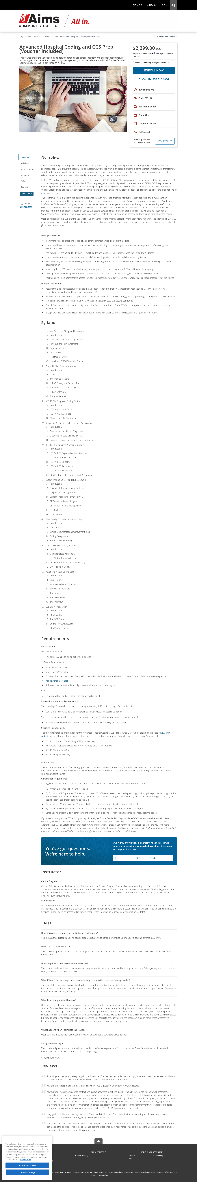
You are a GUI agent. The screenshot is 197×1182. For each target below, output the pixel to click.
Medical (48, 36)
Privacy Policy (102, 1175)
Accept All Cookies (27, 1165)
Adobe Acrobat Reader (57, 680)
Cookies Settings (27, 1172)
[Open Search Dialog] (173, 5)
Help (131, 1158)
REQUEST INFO (164, 141)
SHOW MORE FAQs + (51, 1058)
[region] (27, 1158)
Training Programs (34, 36)
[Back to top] (98, 1151)
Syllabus (25, 163)
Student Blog (157, 1155)
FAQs (23, 181)
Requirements (27, 169)
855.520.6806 (26, 207)
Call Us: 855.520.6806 (165, 36)
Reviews (24, 187)
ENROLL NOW (154, 70)
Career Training (81, 1155)
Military (132, 1155)
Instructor (25, 175)
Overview (25, 157)
